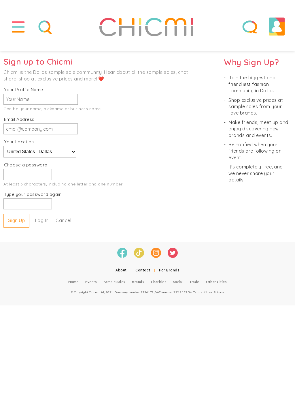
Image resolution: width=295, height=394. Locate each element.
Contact (142, 270)
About (121, 270)
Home (73, 281)
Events (91, 281)
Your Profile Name (23, 89)
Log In (42, 220)
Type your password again (32, 194)
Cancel (63, 220)
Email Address (19, 119)
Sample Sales (114, 281)
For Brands (169, 270)
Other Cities (216, 281)
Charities (159, 281)
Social (178, 281)
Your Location (19, 142)
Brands (138, 281)
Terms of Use (202, 292)
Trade (194, 281)
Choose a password (26, 165)
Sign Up (16, 220)
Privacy (219, 292)
